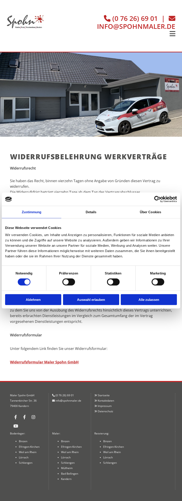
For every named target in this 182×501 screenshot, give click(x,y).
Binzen (23, 441)
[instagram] (33, 417)
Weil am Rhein (27, 452)
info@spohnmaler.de (136, 26)
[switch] (68, 282)
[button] (113, 33)
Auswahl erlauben (91, 299)
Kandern (66, 479)
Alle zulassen (148, 299)
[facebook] (15, 417)
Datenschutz (105, 411)
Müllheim (67, 468)
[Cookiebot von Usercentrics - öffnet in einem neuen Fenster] (157, 199)
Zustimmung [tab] (32, 212)
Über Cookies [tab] (150, 212)
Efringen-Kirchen (29, 447)
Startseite (104, 395)
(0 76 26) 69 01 (135, 18)
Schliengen (25, 463)
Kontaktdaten (106, 400)
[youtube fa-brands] (15, 425)
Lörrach (23, 457)
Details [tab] (91, 212)
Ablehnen (33, 299)
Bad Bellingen (69, 473)
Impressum (105, 406)
